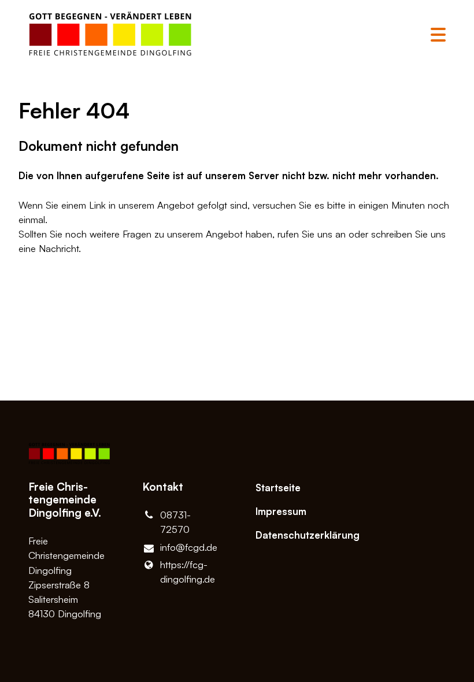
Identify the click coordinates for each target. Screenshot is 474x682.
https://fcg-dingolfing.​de (187, 571)
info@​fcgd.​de (188, 547)
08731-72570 (175, 522)
